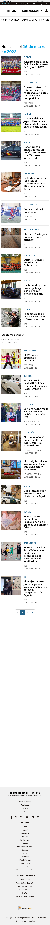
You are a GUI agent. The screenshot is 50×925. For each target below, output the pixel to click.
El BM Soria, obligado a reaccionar (31, 357)
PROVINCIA (14, 20)
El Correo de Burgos (25, 890)
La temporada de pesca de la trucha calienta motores (35, 316)
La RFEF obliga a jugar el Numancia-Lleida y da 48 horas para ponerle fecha (35, 122)
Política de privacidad (22, 918)
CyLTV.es (25, 893)
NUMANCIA (26, 20)
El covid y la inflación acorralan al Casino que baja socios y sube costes (36, 465)
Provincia (25, 830)
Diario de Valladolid (25, 886)
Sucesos (25, 853)
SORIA (4, 20)
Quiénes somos (25, 802)
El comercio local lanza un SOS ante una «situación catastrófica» (34, 441)
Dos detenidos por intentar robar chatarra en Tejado (35, 493)
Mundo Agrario (25, 860)
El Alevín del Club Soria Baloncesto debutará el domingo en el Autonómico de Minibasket (34, 554)
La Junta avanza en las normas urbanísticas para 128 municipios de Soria (35, 184)
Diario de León (25, 880)
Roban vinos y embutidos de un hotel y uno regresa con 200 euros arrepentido (35, 152)
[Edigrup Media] (25, 907)
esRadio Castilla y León (25, 896)
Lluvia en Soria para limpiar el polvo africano (35, 237)
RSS (25, 812)
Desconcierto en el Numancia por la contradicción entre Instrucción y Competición (36, 93)
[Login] (46, 11)
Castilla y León (25, 840)
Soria (25, 827)
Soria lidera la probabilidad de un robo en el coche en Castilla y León (35, 385)
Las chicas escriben (12, 335)
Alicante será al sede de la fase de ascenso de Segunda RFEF (36, 64)
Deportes (25, 837)
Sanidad (25, 850)
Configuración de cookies (25, 921)
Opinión (25, 867)
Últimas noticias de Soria (25, 870)
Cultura (25, 843)
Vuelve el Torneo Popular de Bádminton (34, 262)
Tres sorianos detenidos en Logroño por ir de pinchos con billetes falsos (36, 522)
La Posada (25, 857)
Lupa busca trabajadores (21, 4)
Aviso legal (8, 918)
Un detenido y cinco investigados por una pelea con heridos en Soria (35, 289)
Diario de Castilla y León (25, 883)
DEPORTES (37, 20)
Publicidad (25, 805)
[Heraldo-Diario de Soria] (24, 11)
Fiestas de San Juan (25, 847)
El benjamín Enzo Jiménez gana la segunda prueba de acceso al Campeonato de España (35, 588)
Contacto (25, 808)
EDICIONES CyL (41, 1)
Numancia (25, 833)
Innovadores (25, 863)
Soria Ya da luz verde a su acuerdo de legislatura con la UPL (36, 413)
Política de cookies (39, 918)
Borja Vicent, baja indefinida (34, 211)
